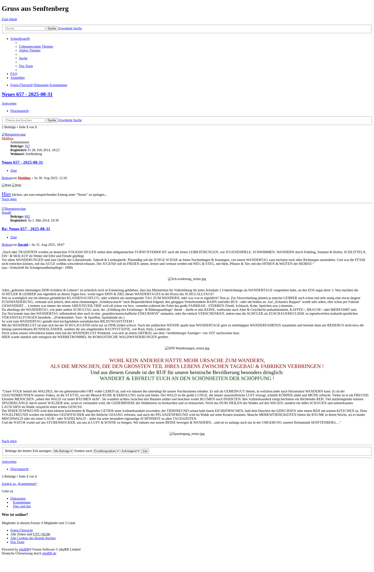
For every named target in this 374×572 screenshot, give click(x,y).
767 (27, 146)
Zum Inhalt (9, 19)
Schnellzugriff (20, 39)
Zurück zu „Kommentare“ (19, 484)
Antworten (9, 103)
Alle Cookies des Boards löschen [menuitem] (33, 538)
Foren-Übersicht (21, 85)
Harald (6, 212)
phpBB (24, 549)
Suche (52, 28)
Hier (6, 194)
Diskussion (41, 85)
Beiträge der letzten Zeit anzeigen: (29, 451)
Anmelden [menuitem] (17, 77)
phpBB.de (49, 553)
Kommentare (58, 85)
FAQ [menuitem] (13, 74)
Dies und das (22, 506)
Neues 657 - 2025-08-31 (27, 94)
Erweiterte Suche (70, 28)
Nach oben (9, 199)
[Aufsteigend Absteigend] (130, 451)
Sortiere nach (83, 451)
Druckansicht (19, 111)
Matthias (7, 138)
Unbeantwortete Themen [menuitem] (36, 46)
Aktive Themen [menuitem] (29, 50)
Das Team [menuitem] (26, 66)
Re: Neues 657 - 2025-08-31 (26, 229)
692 (27, 216)
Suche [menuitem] (23, 58)
